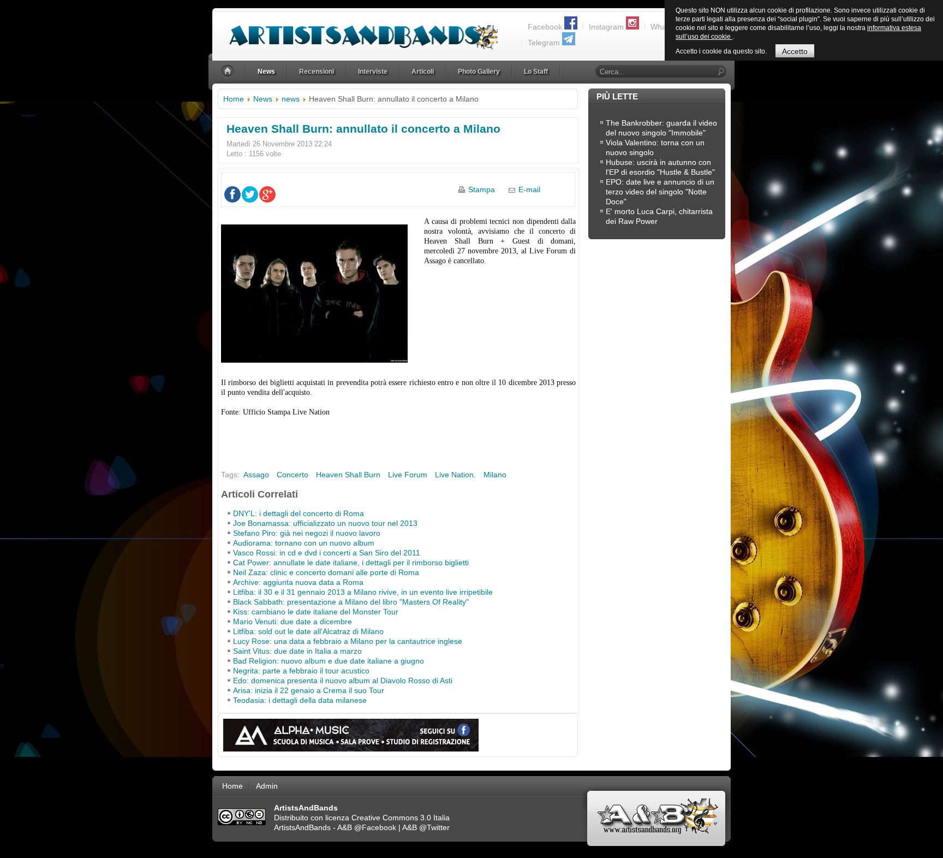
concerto (292, 474)
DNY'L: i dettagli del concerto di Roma (298, 513)
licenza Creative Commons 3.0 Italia (387, 817)
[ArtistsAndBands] (355, 31)
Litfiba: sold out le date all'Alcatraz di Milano (308, 631)
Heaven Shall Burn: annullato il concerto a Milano (363, 128)
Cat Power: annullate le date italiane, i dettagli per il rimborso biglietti (351, 562)
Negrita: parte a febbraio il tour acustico (301, 670)
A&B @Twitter (426, 827)
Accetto (795, 51)
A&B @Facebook (366, 827)
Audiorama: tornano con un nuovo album (303, 543)
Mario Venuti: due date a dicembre (292, 621)
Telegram (544, 42)
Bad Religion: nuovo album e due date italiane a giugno (328, 660)
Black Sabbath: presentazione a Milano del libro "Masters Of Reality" (351, 601)
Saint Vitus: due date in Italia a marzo (297, 651)
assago (256, 474)
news (291, 98)
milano (495, 474)
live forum (407, 474)
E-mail (529, 189)
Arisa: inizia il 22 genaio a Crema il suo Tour (308, 690)
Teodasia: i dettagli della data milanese (300, 700)
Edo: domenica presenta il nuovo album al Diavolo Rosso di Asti (342, 680)
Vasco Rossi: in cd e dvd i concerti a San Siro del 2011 (326, 552)
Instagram (606, 26)
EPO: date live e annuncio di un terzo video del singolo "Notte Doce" (660, 191)
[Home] (228, 72)
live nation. (455, 474)
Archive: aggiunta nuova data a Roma (298, 582)
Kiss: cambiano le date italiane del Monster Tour (315, 611)
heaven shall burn (348, 474)
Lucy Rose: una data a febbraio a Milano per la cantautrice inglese (347, 641)
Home (233, 98)
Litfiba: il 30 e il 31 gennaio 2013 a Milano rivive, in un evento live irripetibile (363, 592)
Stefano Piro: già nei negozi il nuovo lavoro (306, 533)
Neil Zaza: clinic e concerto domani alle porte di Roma (326, 572)
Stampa (481, 189)
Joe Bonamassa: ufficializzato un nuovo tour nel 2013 (325, 523)
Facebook (545, 26)
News (262, 98)
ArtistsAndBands (302, 827)
